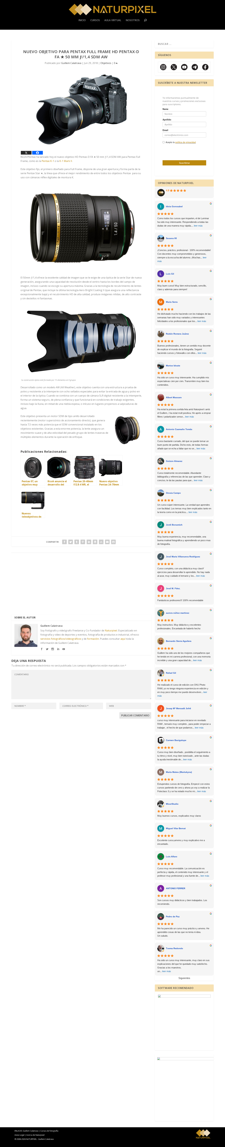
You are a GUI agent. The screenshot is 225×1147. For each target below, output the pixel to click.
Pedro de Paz (173, 916)
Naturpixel (111, 630)
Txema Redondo (174, 948)
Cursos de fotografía (49, 1131)
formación (93, 638)
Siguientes (184, 978)
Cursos (95, 20)
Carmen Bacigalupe (176, 740)
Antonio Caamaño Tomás (179, 429)
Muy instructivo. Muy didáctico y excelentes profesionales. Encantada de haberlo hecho (179, 626)
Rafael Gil (171, 673)
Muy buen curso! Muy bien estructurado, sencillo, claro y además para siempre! (181, 287)
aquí (122, 638)
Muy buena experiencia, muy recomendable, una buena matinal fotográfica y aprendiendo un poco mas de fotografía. (184, 540)
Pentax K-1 (48, 161)
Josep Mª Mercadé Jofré (178, 708)
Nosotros (133, 20)
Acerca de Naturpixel (35, 1135)
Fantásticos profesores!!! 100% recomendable (180, 600)
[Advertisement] (81, 584)
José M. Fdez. (173, 588)
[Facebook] (37, 153)
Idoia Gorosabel (174, 206)
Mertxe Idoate (173, 365)
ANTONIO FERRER (175, 888)
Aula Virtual (112, 20)
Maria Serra (172, 302)
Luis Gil (170, 274)
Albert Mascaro (174, 397)
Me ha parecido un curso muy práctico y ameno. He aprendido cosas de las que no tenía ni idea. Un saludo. (183, 932)
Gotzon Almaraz (174, 461)
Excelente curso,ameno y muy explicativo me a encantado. (181, 842)
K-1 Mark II (65, 161)
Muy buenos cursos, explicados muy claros (179, 815)
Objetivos (105, 63)
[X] (26, 153)
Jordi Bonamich (174, 525)
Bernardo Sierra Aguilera (178, 641)
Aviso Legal (19, 1135)
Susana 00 (171, 238)
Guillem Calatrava (71, 63)
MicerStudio (172, 804)
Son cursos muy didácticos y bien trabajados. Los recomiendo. (182, 902)
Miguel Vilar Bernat (176, 828)
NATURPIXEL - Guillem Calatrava (40, 1139)
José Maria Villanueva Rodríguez (183, 556)
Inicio (82, 20)
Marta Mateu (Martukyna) (179, 772)
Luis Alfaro (171, 856)
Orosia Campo (173, 493)
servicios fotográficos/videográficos (60, 638)
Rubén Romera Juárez (177, 334)
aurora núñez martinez (177, 613)
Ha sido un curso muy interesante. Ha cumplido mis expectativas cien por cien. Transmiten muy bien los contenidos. (183, 381)
